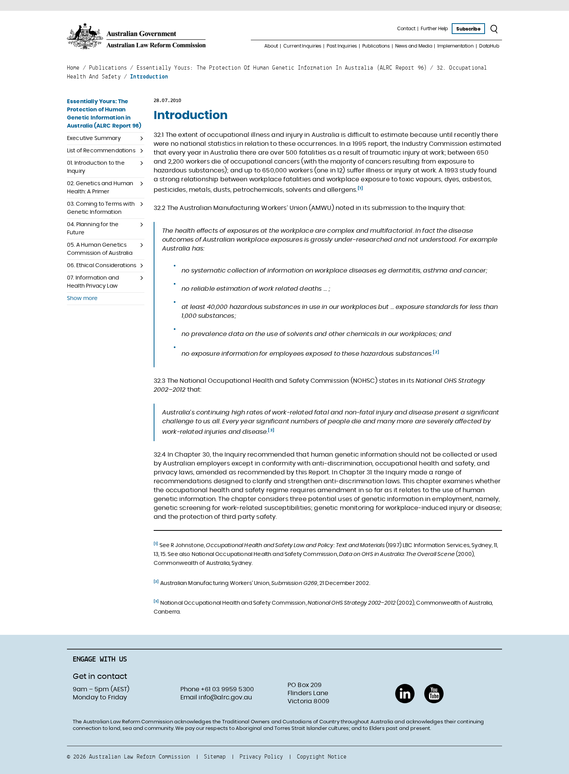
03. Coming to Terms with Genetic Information (101, 208)
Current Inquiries (302, 46)
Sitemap (215, 756)
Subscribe (468, 29)
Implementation (455, 46)
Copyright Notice (321, 756)
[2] (436, 352)
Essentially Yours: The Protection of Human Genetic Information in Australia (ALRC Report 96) (104, 114)
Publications (376, 46)
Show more (82, 298)
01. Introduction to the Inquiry (96, 167)
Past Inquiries (341, 46)
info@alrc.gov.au (225, 697)
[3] (271, 430)
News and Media (413, 46)
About (271, 46)
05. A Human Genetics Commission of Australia (99, 249)
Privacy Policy (261, 756)
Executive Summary (94, 138)
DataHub (489, 46)
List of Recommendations (101, 150)
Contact (406, 28)
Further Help (434, 28)
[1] (360, 188)
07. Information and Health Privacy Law (93, 282)
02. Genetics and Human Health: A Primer (100, 187)
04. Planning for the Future (92, 228)
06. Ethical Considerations (101, 265)
